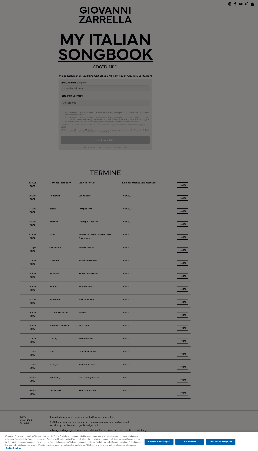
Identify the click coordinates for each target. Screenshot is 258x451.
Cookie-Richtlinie (13, 448)
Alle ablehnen (189, 442)
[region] (129, 441)
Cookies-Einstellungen (159, 442)
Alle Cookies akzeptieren (221, 442)
